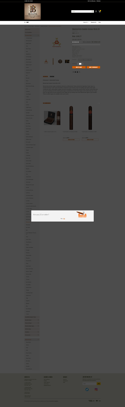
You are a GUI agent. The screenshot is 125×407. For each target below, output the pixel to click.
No (64, 218)
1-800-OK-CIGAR (28, 1)
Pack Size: (75, 59)
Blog (100, 22)
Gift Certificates (92, 1)
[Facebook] (73, 72)
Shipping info (93, 22)
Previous (43, 42)
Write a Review (87, 42)
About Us (85, 22)
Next (69, 42)
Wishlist (99, 1)
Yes (61, 218)
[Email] (75, 72)
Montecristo (75, 31)
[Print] (77, 72)
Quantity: (74, 63)
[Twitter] (79, 72)
